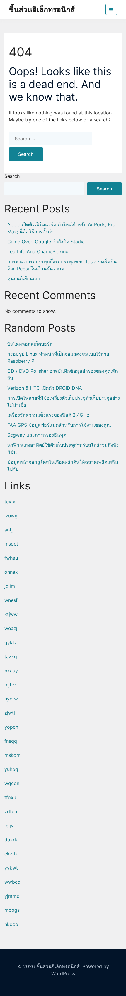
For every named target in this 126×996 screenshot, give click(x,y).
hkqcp (11, 924)
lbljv (8, 825)
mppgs (12, 910)
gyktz (10, 642)
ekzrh (10, 854)
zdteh (10, 811)
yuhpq (11, 769)
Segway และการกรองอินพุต (36, 435)
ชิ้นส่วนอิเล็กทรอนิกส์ (42, 9)
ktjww (11, 614)
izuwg (11, 516)
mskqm (12, 755)
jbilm (9, 586)
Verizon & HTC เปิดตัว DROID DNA (44, 388)
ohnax (11, 572)
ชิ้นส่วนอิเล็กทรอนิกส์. (58, 966)
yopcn (11, 727)
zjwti (9, 713)
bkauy (11, 670)
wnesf (11, 600)
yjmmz (11, 896)
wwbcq (12, 882)
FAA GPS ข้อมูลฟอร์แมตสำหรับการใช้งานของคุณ (59, 425)
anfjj (9, 530)
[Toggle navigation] (111, 9)
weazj (10, 628)
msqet (11, 544)
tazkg (10, 656)
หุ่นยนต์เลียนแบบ (24, 278)
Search (12, 176)
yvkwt (11, 868)
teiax (9, 501)
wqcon (11, 783)
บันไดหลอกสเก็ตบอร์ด (29, 344)
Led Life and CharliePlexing (38, 251)
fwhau (11, 558)
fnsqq (10, 741)
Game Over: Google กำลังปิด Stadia (46, 241)
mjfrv (10, 685)
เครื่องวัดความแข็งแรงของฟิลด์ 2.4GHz (48, 415)
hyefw (11, 699)
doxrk (10, 840)
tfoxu (10, 797)
